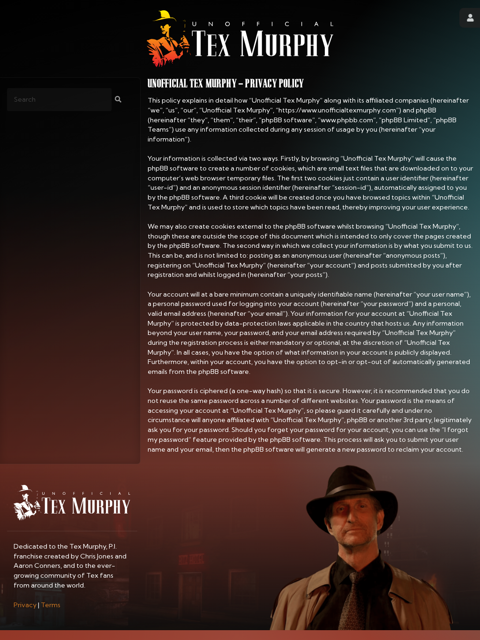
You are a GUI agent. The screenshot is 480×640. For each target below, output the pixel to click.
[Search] (118, 99)
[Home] (240, 38)
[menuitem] (25, 605)
